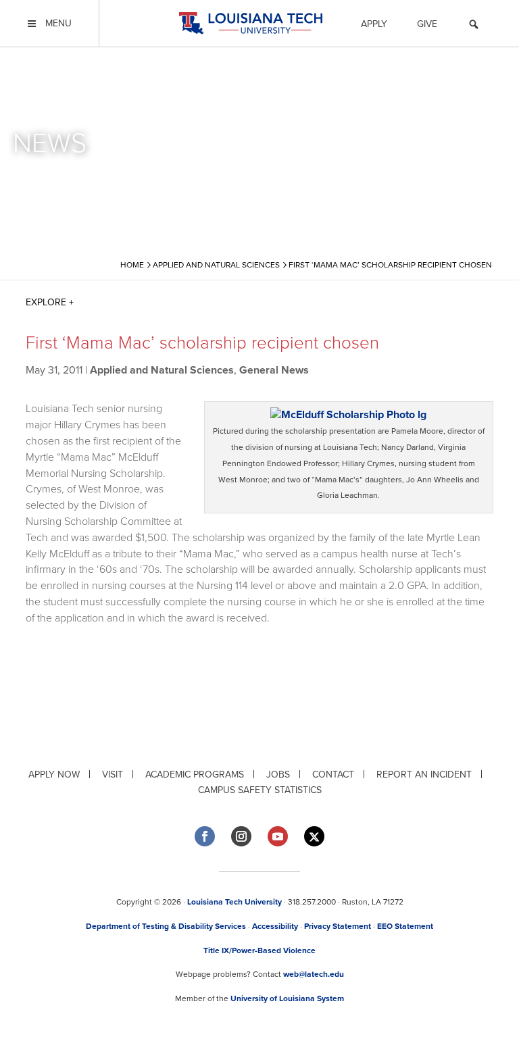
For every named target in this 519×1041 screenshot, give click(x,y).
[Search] (474, 26)
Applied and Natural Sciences (162, 370)
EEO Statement (405, 926)
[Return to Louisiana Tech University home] (250, 23)
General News (274, 370)
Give (427, 24)
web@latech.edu (313, 974)
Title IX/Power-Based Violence (259, 950)
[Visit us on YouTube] (277, 836)
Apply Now (54, 774)
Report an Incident (424, 774)
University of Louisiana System (287, 998)
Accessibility (275, 926)
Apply (374, 24)
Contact (333, 774)
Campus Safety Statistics (260, 790)
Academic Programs (194, 774)
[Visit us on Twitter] (314, 836)
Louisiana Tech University (234, 902)
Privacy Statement (337, 926)
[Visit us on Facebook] (204, 836)
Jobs (278, 774)
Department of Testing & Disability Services (166, 926)
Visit (112, 774)
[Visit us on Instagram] (241, 836)
